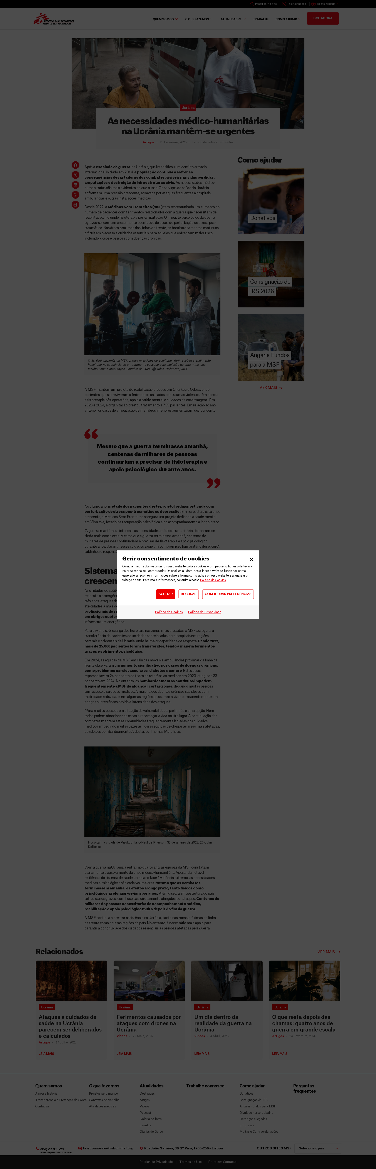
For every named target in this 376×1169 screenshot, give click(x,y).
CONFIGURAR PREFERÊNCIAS (228, 594)
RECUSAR (188, 594)
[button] (252, 559)
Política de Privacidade (204, 612)
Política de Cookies (213, 580)
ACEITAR (165, 594)
